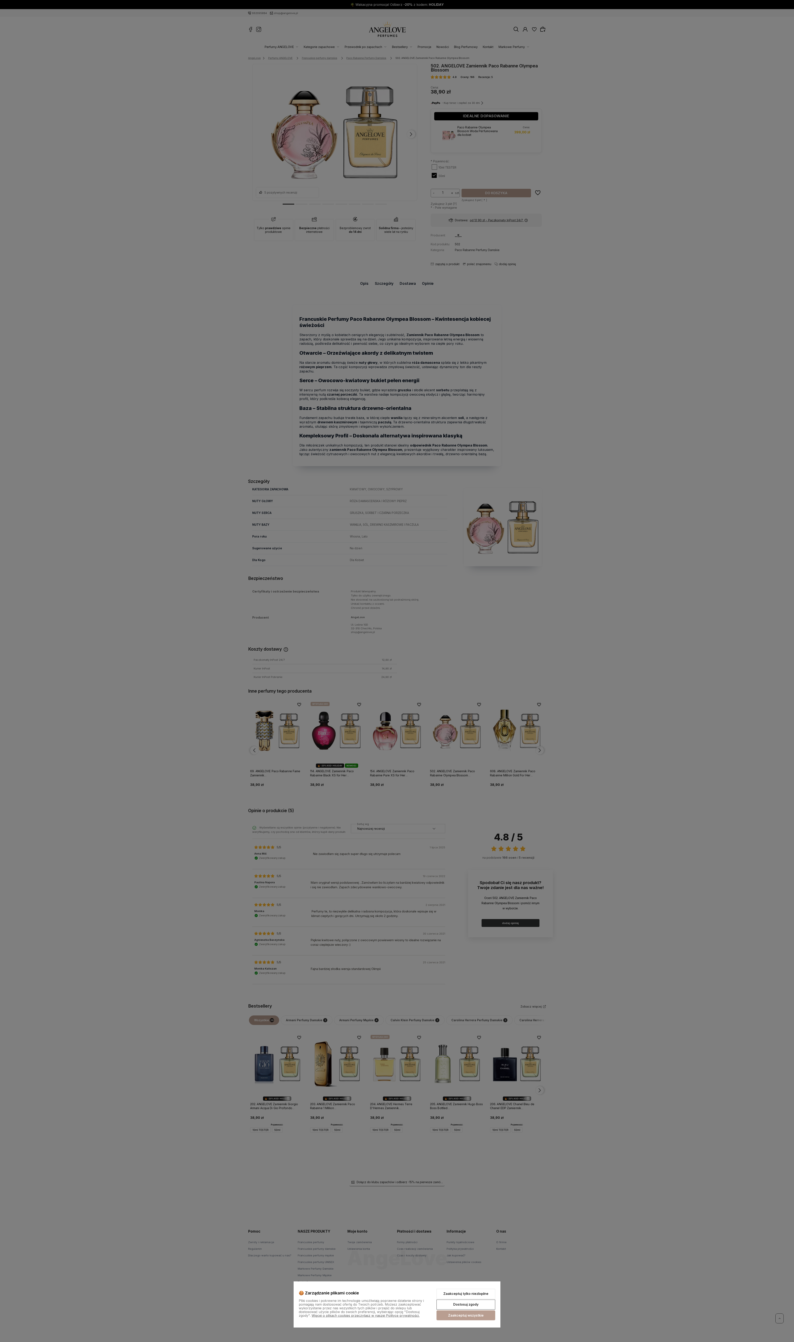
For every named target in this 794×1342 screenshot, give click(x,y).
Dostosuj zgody (465, 1304)
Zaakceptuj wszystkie (466, 1315)
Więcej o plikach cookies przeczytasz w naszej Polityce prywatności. (366, 1315)
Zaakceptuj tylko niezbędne (465, 1294)
